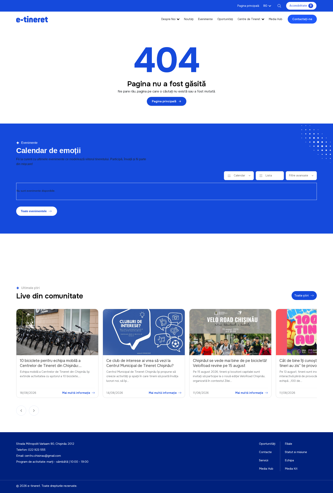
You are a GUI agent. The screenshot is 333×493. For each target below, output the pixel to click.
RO (265, 6)
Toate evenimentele (34, 211)
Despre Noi (168, 19)
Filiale (288, 444)
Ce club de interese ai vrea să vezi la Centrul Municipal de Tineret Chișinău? (53, 363)
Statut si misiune (296, 452)
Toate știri (301, 295)
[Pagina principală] (32, 19)
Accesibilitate (298, 5)
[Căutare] (279, 6)
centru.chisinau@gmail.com (43, 456)
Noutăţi (188, 19)
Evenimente (205, 19)
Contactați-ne (302, 19)
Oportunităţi (225, 19)
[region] (166, 354)
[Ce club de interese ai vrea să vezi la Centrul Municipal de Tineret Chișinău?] (57, 332)
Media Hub (275, 19)
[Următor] (34, 411)
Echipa (289, 460)
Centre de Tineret (249, 19)
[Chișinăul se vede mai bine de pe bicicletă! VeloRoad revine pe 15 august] (144, 332)
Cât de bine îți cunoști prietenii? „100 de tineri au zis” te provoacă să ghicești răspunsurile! (228, 365)
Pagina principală (248, 6)
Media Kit (291, 469)
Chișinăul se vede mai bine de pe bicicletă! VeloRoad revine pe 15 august (144, 363)
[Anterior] (21, 411)
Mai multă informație (76, 393)
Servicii (263, 460)
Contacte (265, 452)
